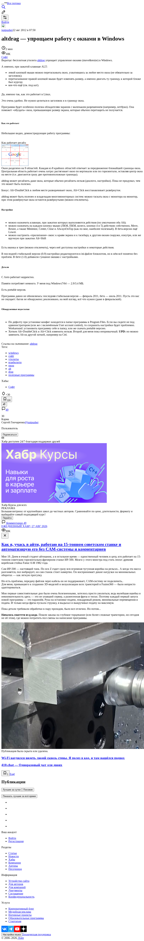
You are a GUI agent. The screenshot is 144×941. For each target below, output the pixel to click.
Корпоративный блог (21, 908)
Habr (21, 937)
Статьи (12, 853)
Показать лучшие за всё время (19, 796)
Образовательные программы (26, 918)
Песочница (15, 868)
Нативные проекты (20, 914)
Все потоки (14, 3)
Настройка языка (12, 934)
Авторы (13, 865)
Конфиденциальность (21, 896)
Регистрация (16, 841)
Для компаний (17, 887)
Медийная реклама (19, 911)
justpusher (7, 30)
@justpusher (31, 422)
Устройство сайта (18, 880)
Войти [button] (5, 22)
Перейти (7, 518)
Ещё (12, 774)
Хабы (11, 859)
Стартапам (14, 921)
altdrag (41, 60)
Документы (15, 890)
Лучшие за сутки (12, 789)
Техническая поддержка (36, 934)
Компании (14, 862)
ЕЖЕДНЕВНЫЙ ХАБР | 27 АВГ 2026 (24, 526)
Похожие (28, 789)
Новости (13, 856)
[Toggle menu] (2, 4)
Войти (12, 838)
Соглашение (15, 893)
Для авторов (15, 884)
